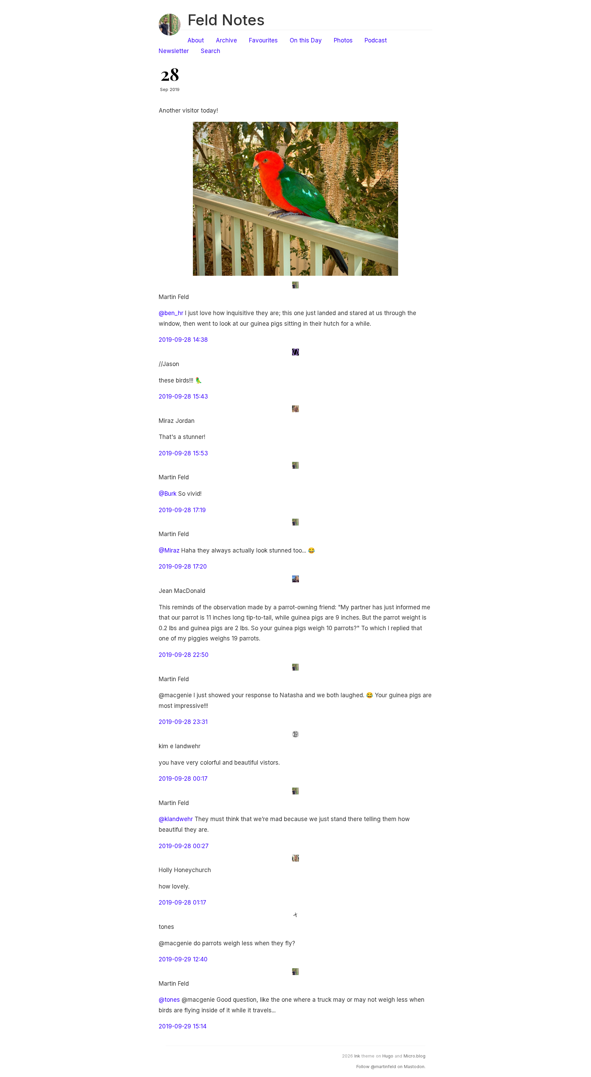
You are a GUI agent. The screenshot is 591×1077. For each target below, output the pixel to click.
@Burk (167, 493)
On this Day (306, 40)
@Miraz (169, 550)
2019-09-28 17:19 (182, 510)
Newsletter (174, 51)
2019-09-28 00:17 (183, 778)
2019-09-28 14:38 (183, 339)
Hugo (387, 1056)
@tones (169, 999)
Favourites (263, 40)
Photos (343, 40)
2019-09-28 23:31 (183, 721)
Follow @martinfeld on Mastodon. (390, 1066)
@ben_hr (171, 313)
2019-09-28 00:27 (184, 846)
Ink (357, 1056)
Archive (226, 40)
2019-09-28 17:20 (183, 566)
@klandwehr (176, 819)
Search (210, 51)
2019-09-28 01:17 (182, 902)
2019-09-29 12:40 (183, 959)
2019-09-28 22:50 (184, 654)
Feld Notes (226, 20)
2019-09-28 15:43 (183, 396)
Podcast (376, 40)
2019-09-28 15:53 (183, 453)
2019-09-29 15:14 (183, 1026)
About (195, 40)
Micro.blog (414, 1056)
